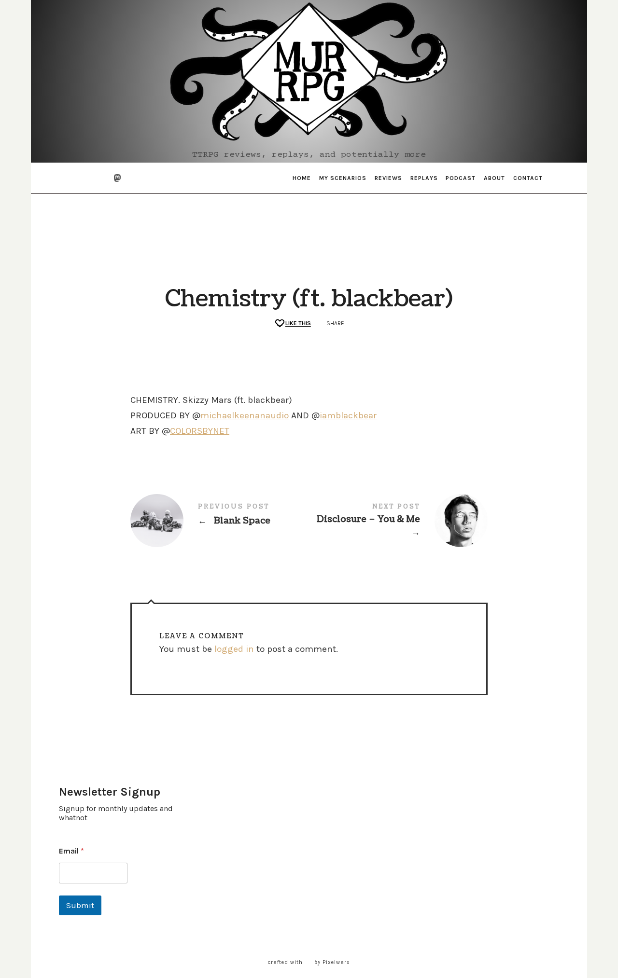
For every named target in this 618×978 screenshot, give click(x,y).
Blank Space (219, 520)
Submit (80, 905)
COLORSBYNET (199, 431)
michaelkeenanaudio (244, 415)
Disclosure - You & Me (398, 521)
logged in (234, 649)
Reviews (388, 178)
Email (71, 850)
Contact (528, 178)
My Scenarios (342, 178)
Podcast (461, 178)
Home (302, 178)
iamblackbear (348, 415)
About (494, 178)
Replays (424, 178)
